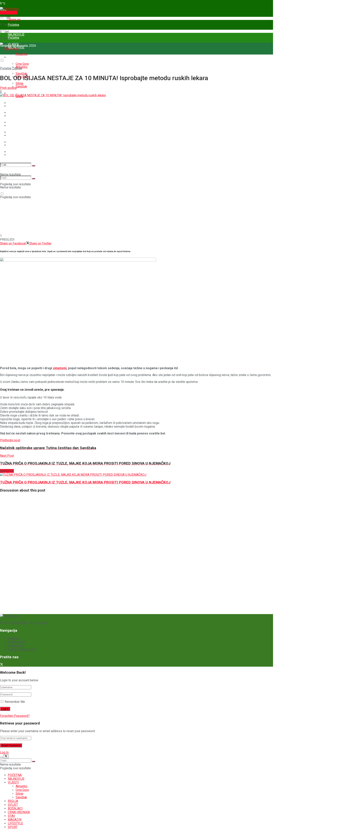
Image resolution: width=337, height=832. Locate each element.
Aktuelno (21, 54)
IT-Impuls (41, 623)
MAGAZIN (14, 155)
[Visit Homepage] (9, 9)
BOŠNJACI (15, 125)
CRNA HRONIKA (19, 135)
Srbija (19, 793)
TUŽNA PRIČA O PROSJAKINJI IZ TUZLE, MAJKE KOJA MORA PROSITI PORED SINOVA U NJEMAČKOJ (85, 482)
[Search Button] (33, 165)
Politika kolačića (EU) (22, 649)
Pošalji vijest (8, 12)
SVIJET (13, 116)
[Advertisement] (29, 554)
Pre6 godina (8, 88)
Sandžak (21, 86)
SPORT (13, 165)
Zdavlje (17, 68)
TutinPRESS (19, 623)
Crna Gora (22, 790)
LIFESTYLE (15, 823)
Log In (4, 752)
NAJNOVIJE (16, 779)
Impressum (15, 646)
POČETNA (15, 775)
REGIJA (13, 106)
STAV (11, 145)
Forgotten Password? (15, 716)
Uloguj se (14, 19)
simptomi (60, 368)
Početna (13, 25)
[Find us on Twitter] (1, 665)
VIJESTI (13, 57)
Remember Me (15, 702)
